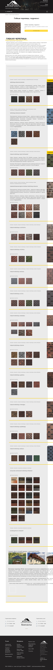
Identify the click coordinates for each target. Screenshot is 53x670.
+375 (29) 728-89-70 (44, 5)
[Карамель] (29, 207)
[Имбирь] (14, 458)
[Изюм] (14, 331)
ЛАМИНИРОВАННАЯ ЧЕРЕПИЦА (32, 79)
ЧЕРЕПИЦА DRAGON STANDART (17, 113)
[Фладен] (36, 324)
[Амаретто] (36, 503)
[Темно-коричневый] (22, 99)
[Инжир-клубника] (22, 487)
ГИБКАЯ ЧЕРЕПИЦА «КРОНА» (17, 271)
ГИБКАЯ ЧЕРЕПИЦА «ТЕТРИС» (17, 249)
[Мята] (36, 458)
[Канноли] (22, 354)
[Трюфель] (14, 354)
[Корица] (22, 458)
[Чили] (29, 324)
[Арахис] (14, 324)
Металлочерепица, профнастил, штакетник (32, 645)
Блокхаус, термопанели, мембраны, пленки (20, 645)
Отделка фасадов (8, 656)
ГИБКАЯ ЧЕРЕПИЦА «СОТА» (16, 293)
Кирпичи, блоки (31, 641)
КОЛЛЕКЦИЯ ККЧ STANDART (17, 530)
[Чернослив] (29, 458)
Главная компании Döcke (10, 41)
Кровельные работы (9, 654)
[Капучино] (29, 503)
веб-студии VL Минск (21, 666)
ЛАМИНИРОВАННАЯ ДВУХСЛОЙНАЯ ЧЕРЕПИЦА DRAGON (24, 186)
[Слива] (14, 207)
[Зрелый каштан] (36, 237)
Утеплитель (30, 651)
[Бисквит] (14, 436)
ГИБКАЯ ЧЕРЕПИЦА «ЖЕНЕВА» (17, 315)
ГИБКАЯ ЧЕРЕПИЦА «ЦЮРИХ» (17, 375)
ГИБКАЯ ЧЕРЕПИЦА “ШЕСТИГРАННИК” (19, 154)
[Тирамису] (22, 510)
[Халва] (36, 487)
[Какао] (29, 362)
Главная (6, 14)
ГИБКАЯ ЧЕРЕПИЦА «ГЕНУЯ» (17, 345)
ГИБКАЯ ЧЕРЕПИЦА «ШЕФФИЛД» (18, 426)
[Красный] (36, 99)
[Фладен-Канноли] (29, 480)
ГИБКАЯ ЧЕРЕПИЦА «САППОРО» (18, 227)
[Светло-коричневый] (29, 99)
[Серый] (14, 99)
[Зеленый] (29, 172)
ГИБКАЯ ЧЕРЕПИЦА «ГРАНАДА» (17, 404)
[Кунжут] (14, 362)
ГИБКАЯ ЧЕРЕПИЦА (21, 79)
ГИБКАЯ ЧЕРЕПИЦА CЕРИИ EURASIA (33, 151)
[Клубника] (22, 436)
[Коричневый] (14, 172)
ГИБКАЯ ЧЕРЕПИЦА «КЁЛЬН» (17, 448)
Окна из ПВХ (31, 648)
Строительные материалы (14, 14)
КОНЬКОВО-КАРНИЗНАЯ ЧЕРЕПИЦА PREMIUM (21, 470)
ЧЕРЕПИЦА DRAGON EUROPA (17, 82)
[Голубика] (14, 134)
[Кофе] (22, 237)
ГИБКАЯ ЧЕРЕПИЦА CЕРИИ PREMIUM (33, 224)
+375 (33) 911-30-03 (44, 2)
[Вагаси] (36, 207)
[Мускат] (22, 207)
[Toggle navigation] (47, 11)
